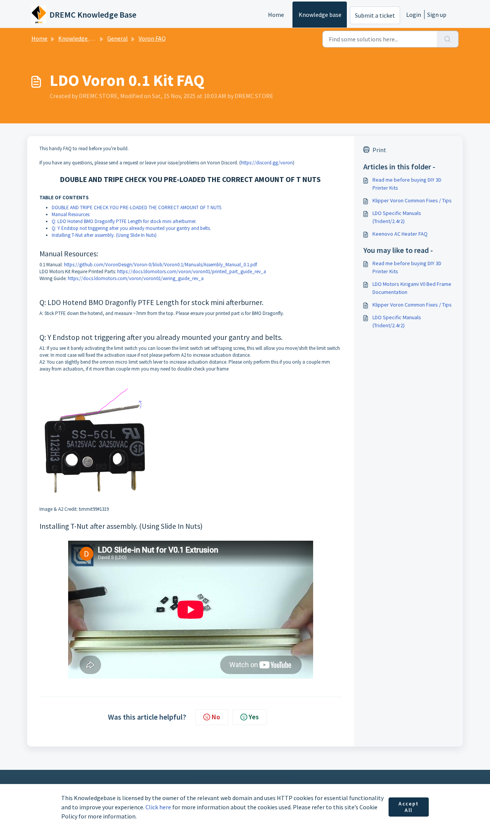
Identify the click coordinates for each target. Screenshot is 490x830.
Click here (158, 807)
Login (413, 14)
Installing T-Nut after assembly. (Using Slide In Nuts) (105, 235)
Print (379, 150)
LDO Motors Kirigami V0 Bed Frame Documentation (411, 287)
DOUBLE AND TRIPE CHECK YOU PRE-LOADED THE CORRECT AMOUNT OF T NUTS (136, 207)
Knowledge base (320, 14)
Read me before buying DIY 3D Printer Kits (406, 183)
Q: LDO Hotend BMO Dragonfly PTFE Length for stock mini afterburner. (124, 221)
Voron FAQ (152, 38)
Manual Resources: (71, 214)
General (117, 38)
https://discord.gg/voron (267, 162)
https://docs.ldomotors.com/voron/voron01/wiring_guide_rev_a (136, 278)
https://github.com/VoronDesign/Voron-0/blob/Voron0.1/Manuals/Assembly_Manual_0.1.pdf (160, 264)
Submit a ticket (375, 15)
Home (276, 14)
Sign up (436, 14)
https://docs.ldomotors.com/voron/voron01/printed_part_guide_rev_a (191, 271)
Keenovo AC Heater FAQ (400, 233)
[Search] (448, 39)
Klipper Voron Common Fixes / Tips (412, 200)
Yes (254, 716)
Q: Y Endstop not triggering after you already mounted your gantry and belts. (131, 228)
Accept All (409, 807)
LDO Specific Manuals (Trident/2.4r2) (396, 217)
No (216, 716)
